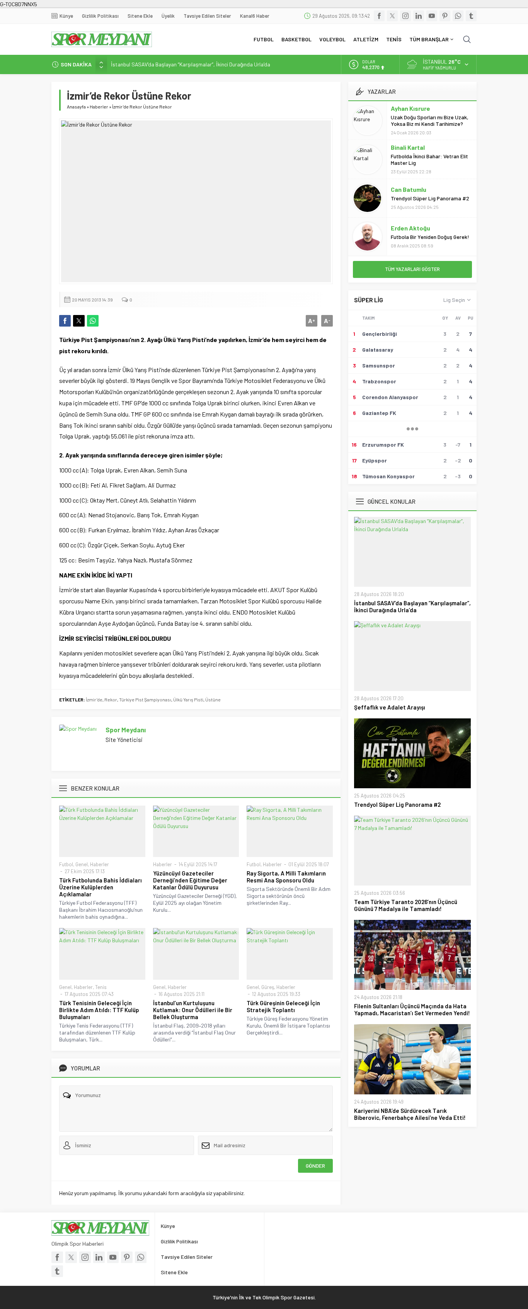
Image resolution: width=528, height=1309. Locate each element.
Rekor (110, 699)
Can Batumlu (408, 189)
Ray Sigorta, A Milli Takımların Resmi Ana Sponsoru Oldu (286, 877)
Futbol (66, 864)
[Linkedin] (418, 15)
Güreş (267, 987)
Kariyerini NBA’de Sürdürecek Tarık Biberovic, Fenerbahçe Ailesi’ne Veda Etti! (410, 1114)
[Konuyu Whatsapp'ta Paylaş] (93, 321)
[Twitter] (392, 15)
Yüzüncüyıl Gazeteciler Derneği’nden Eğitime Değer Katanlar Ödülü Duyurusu (190, 880)
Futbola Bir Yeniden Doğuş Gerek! (430, 237)
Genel (81, 864)
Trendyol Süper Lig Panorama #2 (430, 198)
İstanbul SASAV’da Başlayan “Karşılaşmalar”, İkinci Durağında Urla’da (190, 64)
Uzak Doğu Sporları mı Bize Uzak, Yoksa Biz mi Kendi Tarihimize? (429, 120)
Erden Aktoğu (410, 228)
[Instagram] (405, 15)
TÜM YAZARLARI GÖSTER (412, 269)
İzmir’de (94, 699)
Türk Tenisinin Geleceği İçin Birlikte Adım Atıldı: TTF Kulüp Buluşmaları (99, 1009)
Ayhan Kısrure (410, 108)
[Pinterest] (444, 15)
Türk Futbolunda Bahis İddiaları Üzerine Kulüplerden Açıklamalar (100, 887)
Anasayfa (76, 106)
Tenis (101, 987)
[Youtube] (431, 15)
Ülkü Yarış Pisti (188, 699)
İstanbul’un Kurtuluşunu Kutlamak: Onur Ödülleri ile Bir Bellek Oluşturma (192, 1009)
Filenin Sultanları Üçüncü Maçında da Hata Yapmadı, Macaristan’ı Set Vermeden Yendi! (412, 1009)
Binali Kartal (408, 147)
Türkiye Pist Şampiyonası (145, 699)
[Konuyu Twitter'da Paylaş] (79, 321)
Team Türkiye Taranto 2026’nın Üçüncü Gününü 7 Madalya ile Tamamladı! (405, 905)
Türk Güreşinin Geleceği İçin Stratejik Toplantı (283, 1006)
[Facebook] (379, 15)
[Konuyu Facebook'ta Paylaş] (65, 321)
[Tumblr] (471, 15)
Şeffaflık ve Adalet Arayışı (389, 707)
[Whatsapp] (458, 15)
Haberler (99, 106)
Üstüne (213, 699)
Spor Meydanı (126, 729)
